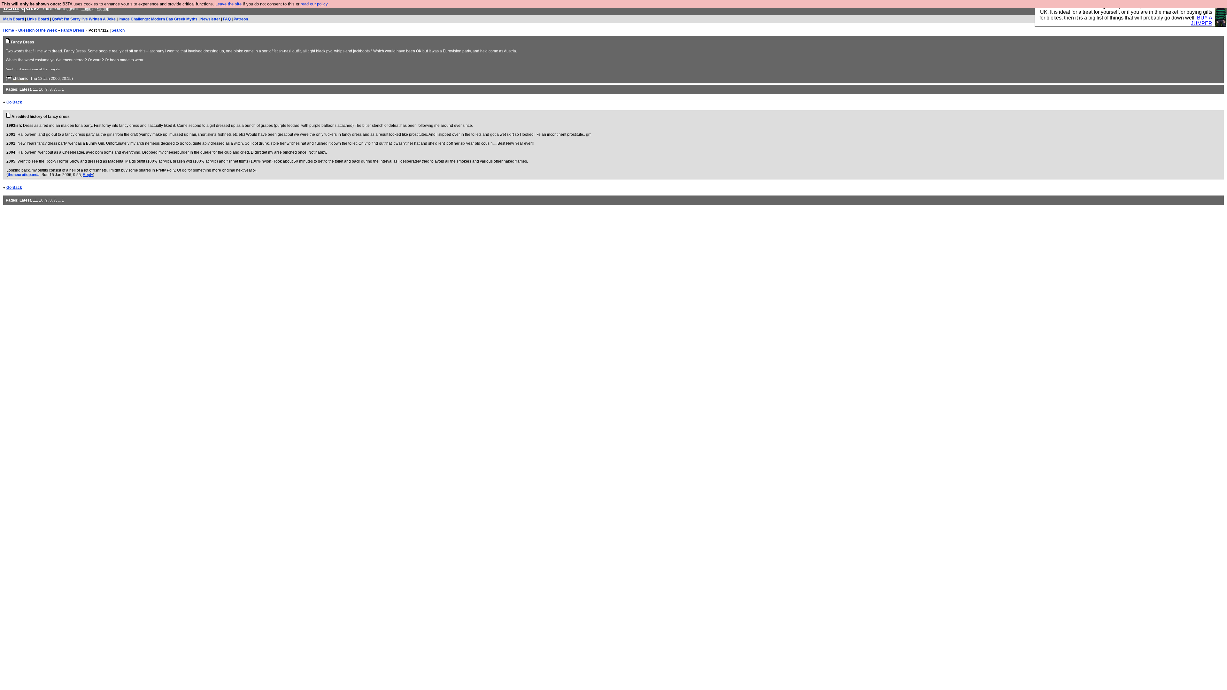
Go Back (14, 102)
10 (41, 89)
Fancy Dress (72, 30)
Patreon (241, 19)
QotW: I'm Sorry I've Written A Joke (84, 19)
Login (86, 9)
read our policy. (315, 4)
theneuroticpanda (24, 174)
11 (35, 89)
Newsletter (210, 19)
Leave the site (228, 4)
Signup (103, 9)
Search (118, 30)
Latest (25, 89)
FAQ (227, 19)
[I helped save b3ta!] (9, 78)
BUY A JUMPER (1201, 20)
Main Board (13, 19)
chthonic (20, 78)
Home (8, 30)
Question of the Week (37, 30)
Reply (88, 174)
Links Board (38, 19)
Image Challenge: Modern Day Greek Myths (158, 19)
